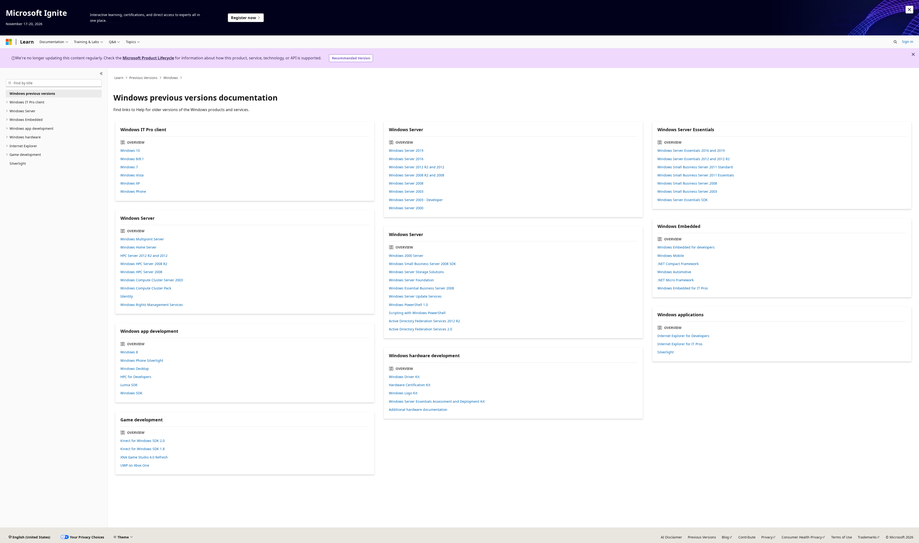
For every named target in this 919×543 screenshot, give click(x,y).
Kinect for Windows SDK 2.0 (142, 441)
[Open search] (895, 42)
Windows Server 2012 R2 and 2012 (416, 167)
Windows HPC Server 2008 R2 (143, 264)
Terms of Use (841, 537)
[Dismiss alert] (909, 9)
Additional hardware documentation (418, 409)
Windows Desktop (134, 369)
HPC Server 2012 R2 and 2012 (144, 256)
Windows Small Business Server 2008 (687, 183)
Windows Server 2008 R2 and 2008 (416, 175)
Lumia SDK (129, 385)
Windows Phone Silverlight (141, 360)
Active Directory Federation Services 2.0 (420, 329)
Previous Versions (143, 77)
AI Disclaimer (671, 537)
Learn (118, 77)
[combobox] (54, 83)
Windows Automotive (674, 272)
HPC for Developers (135, 377)
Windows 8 (129, 352)
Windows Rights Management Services (151, 305)
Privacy (767, 537)
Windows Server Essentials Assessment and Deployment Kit (437, 401)
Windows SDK (131, 393)
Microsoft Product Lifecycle (148, 58)
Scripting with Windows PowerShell (417, 313)
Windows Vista (132, 175)
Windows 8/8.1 (132, 159)
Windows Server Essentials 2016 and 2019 (691, 150)
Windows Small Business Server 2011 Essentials (695, 175)
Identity (126, 296)
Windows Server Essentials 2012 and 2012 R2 (693, 159)
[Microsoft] (9, 42)
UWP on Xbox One (134, 465)
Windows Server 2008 (406, 183)
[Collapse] (101, 74)
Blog (725, 537)
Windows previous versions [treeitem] (32, 93)
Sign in (907, 41)
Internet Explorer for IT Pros (679, 344)
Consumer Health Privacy (802, 537)
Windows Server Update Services (415, 296)
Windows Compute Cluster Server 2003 (151, 280)
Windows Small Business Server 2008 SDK (422, 264)
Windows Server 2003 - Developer (416, 200)
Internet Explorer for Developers (683, 336)
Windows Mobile (670, 256)
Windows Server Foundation (411, 280)
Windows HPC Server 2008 (141, 272)
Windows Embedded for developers (686, 247)
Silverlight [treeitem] (18, 163)
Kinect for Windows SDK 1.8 (142, 449)
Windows (170, 77)
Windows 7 (129, 167)
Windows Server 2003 (406, 191)
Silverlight (665, 352)
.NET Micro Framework (675, 280)
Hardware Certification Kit (409, 385)
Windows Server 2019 (406, 150)
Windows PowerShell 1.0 (408, 305)
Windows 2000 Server (406, 256)
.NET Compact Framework (678, 264)
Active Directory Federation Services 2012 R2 (424, 321)
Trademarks (867, 537)
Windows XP (130, 183)
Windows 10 (130, 150)
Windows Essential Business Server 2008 (421, 288)
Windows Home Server (138, 247)
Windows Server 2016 (406, 159)
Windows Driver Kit (404, 377)
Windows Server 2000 (406, 208)
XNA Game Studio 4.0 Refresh (144, 457)
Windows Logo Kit (403, 393)
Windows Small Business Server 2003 (687, 191)
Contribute (747, 537)
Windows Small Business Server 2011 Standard (695, 167)
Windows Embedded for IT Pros (682, 288)
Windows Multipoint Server (142, 239)
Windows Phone (133, 191)
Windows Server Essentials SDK (682, 200)
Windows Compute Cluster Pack (145, 288)
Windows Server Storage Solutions (416, 272)
